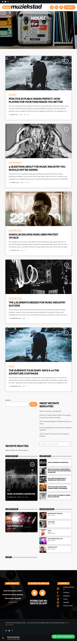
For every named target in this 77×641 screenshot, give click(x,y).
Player (70, 7)
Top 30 (49, 530)
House (11, 366)
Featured (12, 94)
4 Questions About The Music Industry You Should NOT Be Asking (37, 168)
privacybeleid (13, 602)
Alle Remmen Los (15, 526)
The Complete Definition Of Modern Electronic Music (57, 479)
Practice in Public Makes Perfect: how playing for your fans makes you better (36, 100)
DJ (8, 490)
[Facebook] (8, 1)
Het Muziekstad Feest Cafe (55, 538)
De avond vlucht (52, 547)
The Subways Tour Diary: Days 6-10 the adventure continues (34, 372)
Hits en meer (51, 522)
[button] (63, 637)
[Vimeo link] (22, 7)
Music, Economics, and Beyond (50, 411)
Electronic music (15, 162)
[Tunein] (3, 1)
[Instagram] (5, 1)
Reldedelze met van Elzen (55, 513)
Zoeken (8, 400)
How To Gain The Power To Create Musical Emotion (59, 496)
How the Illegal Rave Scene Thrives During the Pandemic (57, 487)
